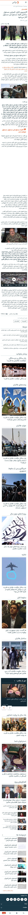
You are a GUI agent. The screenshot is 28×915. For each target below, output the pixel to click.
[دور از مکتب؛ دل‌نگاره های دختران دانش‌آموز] (14, 691)
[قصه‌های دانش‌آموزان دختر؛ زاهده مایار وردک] (22, 853)
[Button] (5, 24)
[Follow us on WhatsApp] (11, 899)
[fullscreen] (19, 285)
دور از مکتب (21, 681)
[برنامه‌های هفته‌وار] (10, 913)
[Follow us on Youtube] (18, 899)
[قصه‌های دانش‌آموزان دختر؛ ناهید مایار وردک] (22, 886)
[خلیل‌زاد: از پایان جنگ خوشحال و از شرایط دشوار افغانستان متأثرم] (14, 791)
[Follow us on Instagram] (14, 899)
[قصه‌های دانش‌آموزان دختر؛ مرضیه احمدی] (22, 873)
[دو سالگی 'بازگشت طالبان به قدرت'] (14, 370)
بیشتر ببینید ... (5, 704)
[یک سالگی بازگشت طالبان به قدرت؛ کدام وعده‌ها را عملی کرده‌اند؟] (14, 401)
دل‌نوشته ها (21, 835)
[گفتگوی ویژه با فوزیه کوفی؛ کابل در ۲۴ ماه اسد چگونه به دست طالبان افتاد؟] (22, 814)
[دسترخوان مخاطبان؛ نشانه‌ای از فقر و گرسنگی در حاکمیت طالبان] (14, 758)
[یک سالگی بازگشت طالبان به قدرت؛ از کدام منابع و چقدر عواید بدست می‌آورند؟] (14, 442)
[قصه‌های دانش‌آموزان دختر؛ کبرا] (22, 880)
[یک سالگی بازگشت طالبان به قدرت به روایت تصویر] (14, 724)
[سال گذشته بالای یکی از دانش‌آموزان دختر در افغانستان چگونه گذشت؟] (22, 827)
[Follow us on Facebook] (25, 899)
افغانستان (24, 9)
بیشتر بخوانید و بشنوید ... (7, 890)
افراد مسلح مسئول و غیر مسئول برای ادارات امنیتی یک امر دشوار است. (14, 69)
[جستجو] (23, 913)
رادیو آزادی (22, 277)
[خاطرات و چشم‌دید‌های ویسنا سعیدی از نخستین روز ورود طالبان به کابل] (22, 821)
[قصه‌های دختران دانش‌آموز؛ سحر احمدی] (22, 860)
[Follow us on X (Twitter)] (22, 899)
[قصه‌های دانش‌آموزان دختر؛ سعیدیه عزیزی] (22, 846)
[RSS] (7, 899)
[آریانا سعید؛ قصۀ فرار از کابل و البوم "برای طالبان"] (22, 807)
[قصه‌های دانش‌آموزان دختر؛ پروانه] (22, 866)
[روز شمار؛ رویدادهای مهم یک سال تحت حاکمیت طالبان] (14, 531)
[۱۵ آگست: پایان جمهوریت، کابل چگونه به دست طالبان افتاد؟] (14, 614)
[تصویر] (16, 913)
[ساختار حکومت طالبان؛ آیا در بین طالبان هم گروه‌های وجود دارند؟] (14, 655)
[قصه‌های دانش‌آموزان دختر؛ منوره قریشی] (22, 839)
